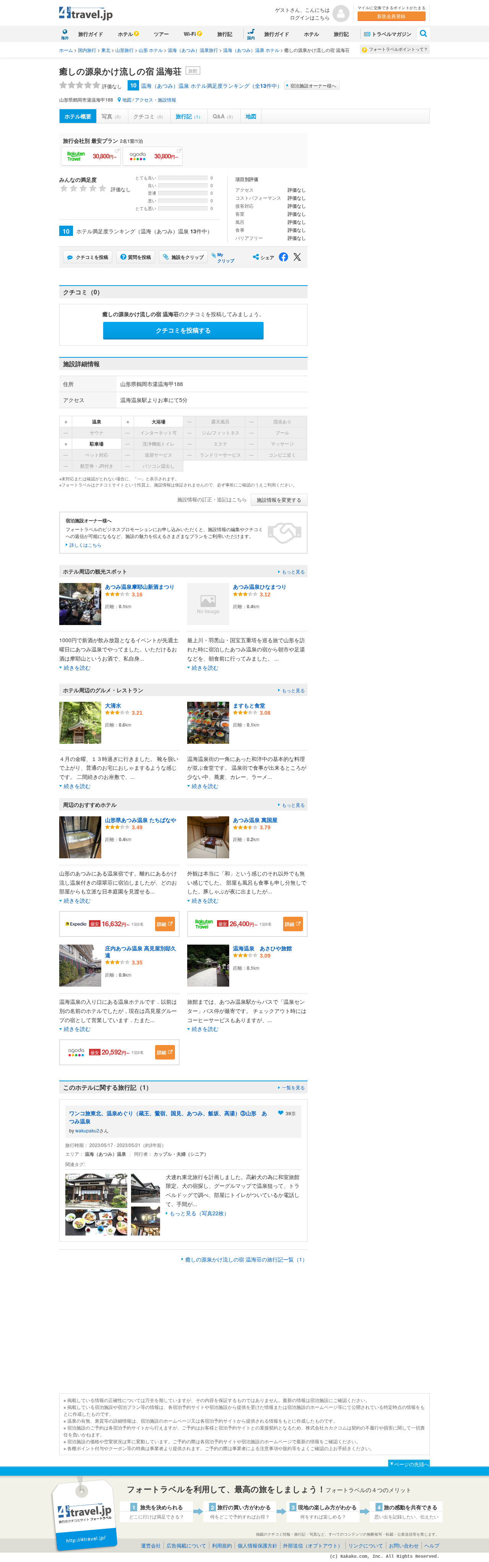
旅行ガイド (90, 33)
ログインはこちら (310, 17)
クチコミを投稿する (183, 330)
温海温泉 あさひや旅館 (262, 948)
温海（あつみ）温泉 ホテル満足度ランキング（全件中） (211, 85)
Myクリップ (225, 258)
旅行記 (224, 33)
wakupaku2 (87, 1130)
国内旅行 (87, 50)
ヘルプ (431, 1545)
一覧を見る (293, 1087)
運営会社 (151, 1545)
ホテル (125, 33)
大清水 (113, 705)
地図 (126, 99)
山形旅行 (124, 50)
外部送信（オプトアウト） (313, 1545)
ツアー (161, 33)
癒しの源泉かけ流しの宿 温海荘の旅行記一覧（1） (246, 1259)
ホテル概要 (78, 116)
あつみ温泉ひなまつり (260, 586)
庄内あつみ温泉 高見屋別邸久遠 (140, 951)
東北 (105, 50)
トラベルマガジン (391, 33)
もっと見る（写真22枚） (199, 1213)
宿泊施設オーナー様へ (313, 85)
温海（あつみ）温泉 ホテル (251, 50)
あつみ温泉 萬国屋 (255, 820)
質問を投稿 (139, 257)
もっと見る (293, 571)
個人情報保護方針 (257, 1545)
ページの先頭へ (411, 1464)
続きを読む (77, 667)
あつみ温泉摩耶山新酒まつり (140, 586)
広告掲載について (186, 1545)
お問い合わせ (404, 1545)
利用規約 (222, 1545)
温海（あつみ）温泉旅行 (193, 50)
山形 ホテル (151, 50)
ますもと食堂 (249, 705)
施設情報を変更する (279, 499)
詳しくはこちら (86, 544)
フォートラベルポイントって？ (398, 49)
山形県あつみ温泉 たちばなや (140, 820)
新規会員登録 (391, 16)
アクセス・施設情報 (155, 99)
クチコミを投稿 (92, 257)
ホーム (66, 50)
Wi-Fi (190, 33)
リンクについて (365, 1545)
